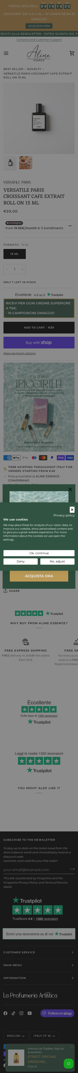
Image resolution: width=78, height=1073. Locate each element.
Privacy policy (64, 515)
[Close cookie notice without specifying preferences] (72, 509)
